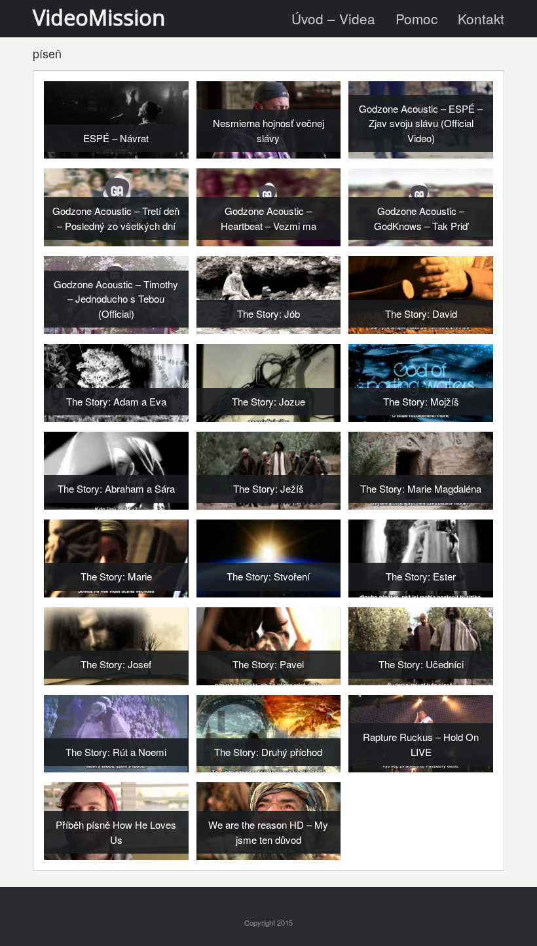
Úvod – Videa (333, 18)
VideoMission (99, 17)
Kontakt (481, 18)
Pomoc (416, 18)
